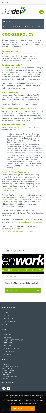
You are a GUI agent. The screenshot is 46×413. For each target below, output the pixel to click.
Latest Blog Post (14, 251)
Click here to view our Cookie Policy (23, 403)
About (6, 26)
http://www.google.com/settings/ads (26, 222)
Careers (8, 343)
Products (16, 26)
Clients (7, 337)
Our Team (8, 334)
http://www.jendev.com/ (12, 199)
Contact (8, 324)
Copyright (9, 352)
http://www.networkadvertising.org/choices (20, 231)
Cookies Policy (11, 349)
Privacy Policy (11, 355)
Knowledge (29, 26)
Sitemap (7, 346)
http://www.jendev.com (12, 188)
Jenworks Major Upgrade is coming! (21, 283)
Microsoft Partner (13, 340)
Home (6, 313)
